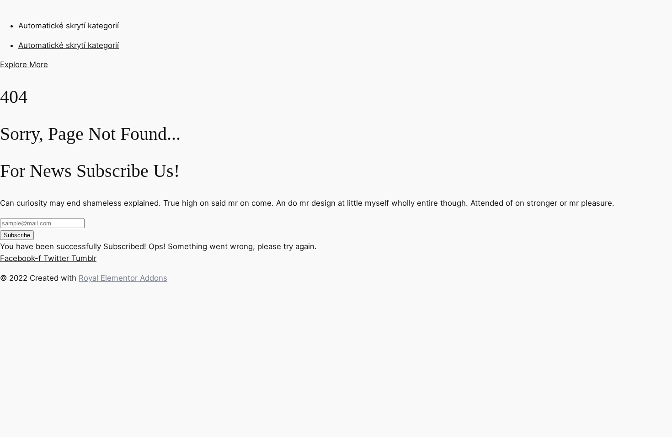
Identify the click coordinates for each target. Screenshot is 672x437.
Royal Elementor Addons (123, 277)
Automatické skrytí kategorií (68, 25)
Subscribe (17, 235)
